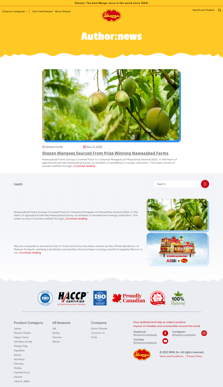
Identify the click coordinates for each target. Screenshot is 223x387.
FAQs (94, 337)
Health (18, 184)
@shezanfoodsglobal (145, 334)
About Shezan (63, 11)
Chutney (19, 363)
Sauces (18, 376)
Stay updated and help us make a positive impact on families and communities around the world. (166, 324)
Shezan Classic (22, 332)
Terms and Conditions (171, 356)
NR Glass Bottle (23, 341)
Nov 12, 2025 (94, 146)
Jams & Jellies (22, 381)
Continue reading (84, 166)
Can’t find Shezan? (42, 11)
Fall (54, 328)
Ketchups (19, 359)
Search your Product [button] (203, 9)
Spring (55, 332)
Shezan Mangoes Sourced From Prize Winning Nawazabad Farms (105, 153)
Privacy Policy (194, 356)
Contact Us (98, 332)
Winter (56, 341)
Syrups (17, 354)
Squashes (19, 350)
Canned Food (21, 372)
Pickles (18, 368)
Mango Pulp (21, 346)
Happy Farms (21, 337)
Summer (57, 337)
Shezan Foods (54, 146)
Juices (17, 328)
